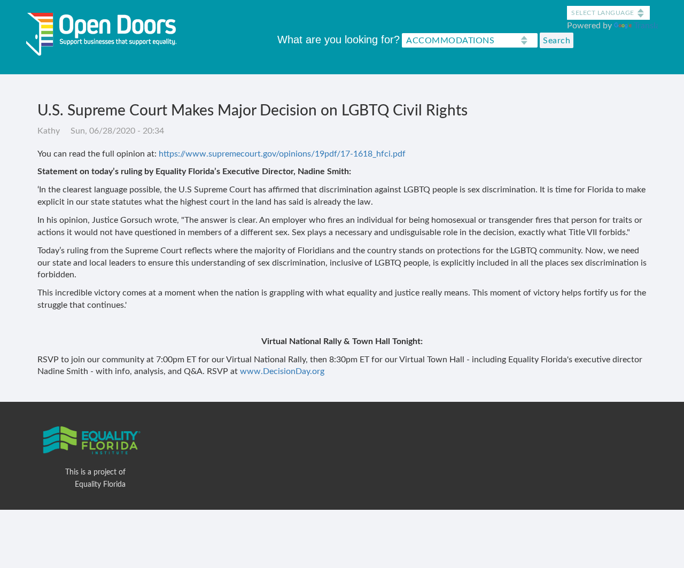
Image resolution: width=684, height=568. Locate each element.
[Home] (105, 31)
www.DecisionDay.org (282, 371)
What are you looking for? (338, 39)
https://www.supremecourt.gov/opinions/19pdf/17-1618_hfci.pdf (282, 154)
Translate (650, 25)
